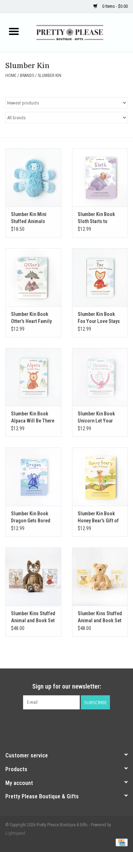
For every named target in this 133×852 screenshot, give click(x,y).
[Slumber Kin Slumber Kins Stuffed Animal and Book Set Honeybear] (100, 576)
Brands (27, 75)
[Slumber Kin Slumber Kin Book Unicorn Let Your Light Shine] (100, 377)
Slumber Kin (49, 75)
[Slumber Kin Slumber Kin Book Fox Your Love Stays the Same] (100, 277)
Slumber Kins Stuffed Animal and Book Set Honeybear (100, 617)
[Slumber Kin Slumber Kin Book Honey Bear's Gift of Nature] (100, 477)
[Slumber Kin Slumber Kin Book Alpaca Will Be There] (33, 377)
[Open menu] (14, 31)
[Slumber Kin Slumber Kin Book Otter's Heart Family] (33, 277)
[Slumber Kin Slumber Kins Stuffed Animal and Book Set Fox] (33, 576)
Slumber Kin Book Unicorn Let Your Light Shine (96, 417)
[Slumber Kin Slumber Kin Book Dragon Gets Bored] (33, 477)
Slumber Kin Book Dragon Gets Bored (30, 517)
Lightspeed (15, 833)
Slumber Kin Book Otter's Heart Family (31, 317)
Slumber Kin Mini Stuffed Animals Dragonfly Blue (28, 218)
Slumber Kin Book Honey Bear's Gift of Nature (98, 517)
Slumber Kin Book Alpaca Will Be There (32, 417)
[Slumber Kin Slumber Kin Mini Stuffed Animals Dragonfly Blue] (33, 177)
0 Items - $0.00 (114, 6)
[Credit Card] (120, 842)
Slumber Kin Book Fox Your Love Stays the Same (99, 318)
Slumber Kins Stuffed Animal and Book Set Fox (33, 617)
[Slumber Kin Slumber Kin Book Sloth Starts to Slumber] (100, 177)
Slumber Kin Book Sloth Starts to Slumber (96, 218)
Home (10, 75)
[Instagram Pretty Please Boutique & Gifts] (72, 724)
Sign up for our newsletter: (66, 686)
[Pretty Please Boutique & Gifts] (80, 32)
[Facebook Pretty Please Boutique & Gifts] (60, 724)
